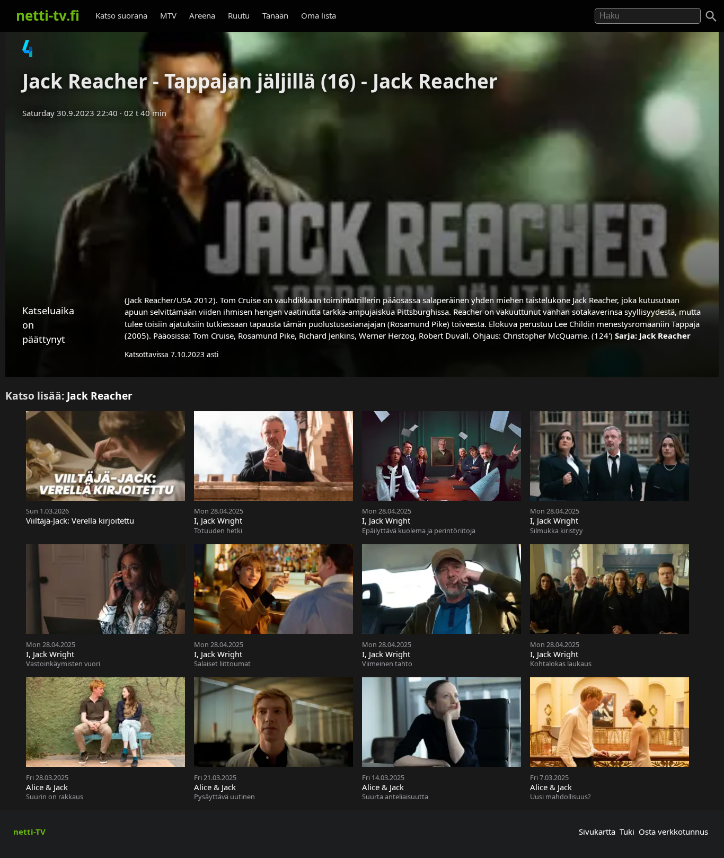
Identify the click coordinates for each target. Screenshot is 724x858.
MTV (168, 15)
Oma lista (318, 15)
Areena (202, 15)
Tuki (627, 831)
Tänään (275, 15)
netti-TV (29, 831)
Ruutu (239, 15)
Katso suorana (121, 15)
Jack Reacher (665, 335)
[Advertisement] (362, 203)
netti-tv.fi (48, 15)
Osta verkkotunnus (673, 831)
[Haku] (711, 16)
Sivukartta (597, 831)
